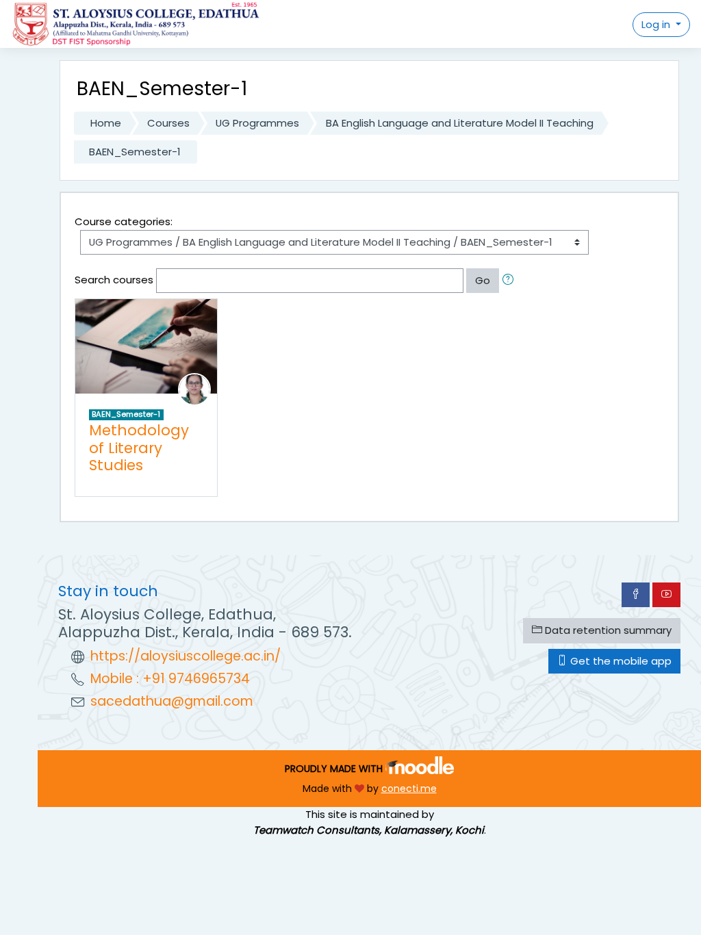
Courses (168, 123)
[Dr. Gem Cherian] (194, 389)
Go (482, 280)
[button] (511, 280)
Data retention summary (607, 630)
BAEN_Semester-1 (135, 151)
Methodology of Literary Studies (139, 448)
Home (105, 123)
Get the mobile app (620, 661)
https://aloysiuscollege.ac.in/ (185, 656)
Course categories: (124, 221)
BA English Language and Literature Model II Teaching (460, 123)
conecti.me (409, 788)
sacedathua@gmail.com (171, 701)
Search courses (114, 279)
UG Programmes (257, 123)
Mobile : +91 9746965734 (170, 678)
